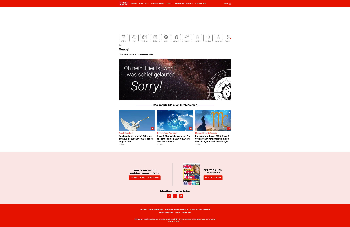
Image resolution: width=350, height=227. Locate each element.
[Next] (229, 38)
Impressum (143, 209)
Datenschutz (169, 209)
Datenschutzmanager (181, 209)
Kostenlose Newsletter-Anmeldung (145, 178)
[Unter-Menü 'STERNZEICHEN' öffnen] (163, 3)
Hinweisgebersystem (166, 213)
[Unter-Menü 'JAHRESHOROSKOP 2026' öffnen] (192, 3)
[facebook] (175, 196)
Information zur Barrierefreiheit (200, 209)
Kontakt (184, 213)
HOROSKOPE (143, 3)
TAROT (168, 3)
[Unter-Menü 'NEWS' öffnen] (136, 3)
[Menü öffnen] (230, 4)
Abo (189, 213)
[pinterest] (169, 196)
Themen (177, 213)
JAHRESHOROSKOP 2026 (182, 3)
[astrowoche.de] (124, 3)
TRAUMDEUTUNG (201, 3)
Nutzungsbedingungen (155, 209)
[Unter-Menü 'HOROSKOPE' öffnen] (148, 3)
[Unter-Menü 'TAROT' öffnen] (171, 3)
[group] (174, 38)
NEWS (133, 3)
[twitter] (181, 196)
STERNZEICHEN (156, 3)
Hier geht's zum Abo (213, 178)
